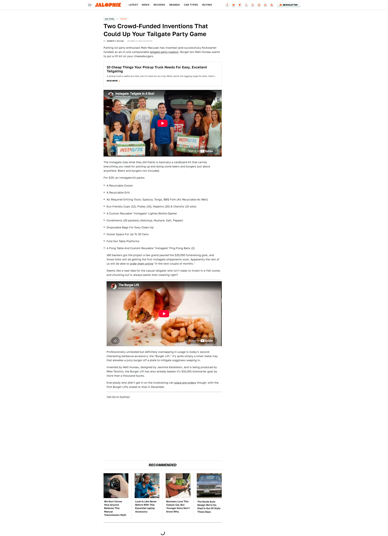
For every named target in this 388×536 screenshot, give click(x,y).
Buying (207, 4)
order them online (141, 263)
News (145, 4)
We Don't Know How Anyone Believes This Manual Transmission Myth (115, 508)
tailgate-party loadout (164, 52)
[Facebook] (227, 5)
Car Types (191, 4)
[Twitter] (246, 5)
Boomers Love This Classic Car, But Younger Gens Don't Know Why (178, 506)
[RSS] (271, 5)
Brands (174, 4)
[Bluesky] (233, 5)
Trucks (123, 19)
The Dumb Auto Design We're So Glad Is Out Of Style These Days (208, 506)
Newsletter (290, 4)
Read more (112, 80)
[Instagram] (259, 5)
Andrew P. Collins (115, 41)
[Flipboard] (240, 5)
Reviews (159, 4)
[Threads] (252, 5)
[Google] (265, 5)
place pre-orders (185, 382)
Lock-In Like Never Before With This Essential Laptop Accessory (146, 506)
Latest (133, 4)
